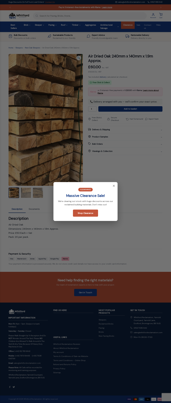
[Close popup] (114, 186)
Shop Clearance (85, 213)
